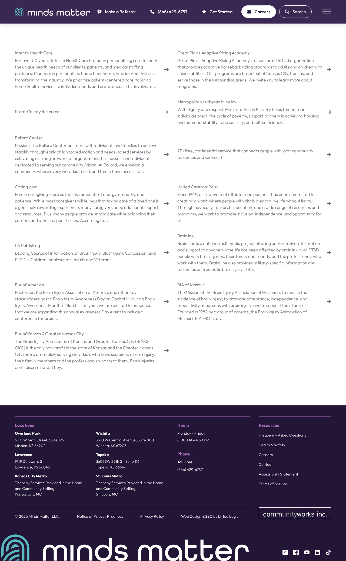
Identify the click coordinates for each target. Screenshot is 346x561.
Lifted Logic (228, 516)
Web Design (191, 516)
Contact (265, 464)
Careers (262, 11)
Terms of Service (273, 483)
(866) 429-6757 (172, 11)
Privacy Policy (152, 516)
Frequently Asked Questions (282, 435)
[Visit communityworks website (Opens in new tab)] (295, 513)
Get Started (220, 11)
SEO (208, 516)
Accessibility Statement (278, 474)
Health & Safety (272, 444)
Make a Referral (120, 11)
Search (299, 11)
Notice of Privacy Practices (100, 516)
